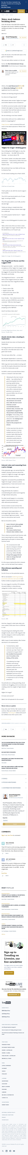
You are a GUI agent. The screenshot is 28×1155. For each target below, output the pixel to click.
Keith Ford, (4, 748)
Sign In (14, 11)
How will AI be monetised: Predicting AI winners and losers (13, 1033)
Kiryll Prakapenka (11, 37)
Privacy (4, 1117)
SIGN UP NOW (9, 972)
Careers (4, 1092)
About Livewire (6, 1086)
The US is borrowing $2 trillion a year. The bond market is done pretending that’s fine (13, 744)
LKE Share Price (6, 1013)
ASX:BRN (18, 88)
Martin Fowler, (5, 754)
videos (3, 1071)
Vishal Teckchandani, (6, 909)
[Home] (7, 11)
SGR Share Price (6, 1016)
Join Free (21, 11)
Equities (5, 820)
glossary (4, 1068)
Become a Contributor (8, 1094)
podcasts (4, 1073)
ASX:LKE (20, 86)
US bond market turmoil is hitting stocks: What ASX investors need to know (13, 927)
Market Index (5, 1104)
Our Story (4, 1083)
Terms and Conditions (7, 1114)
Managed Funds (6, 1044)
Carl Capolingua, (5, 931)
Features (4, 1089)
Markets (3, 923)
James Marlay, (5, 919)
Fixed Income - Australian (8, 1055)
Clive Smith (4, 762)
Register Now (13, 994)
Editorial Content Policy (8, 1112)
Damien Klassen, (5, 770)
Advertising (5, 1081)
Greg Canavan (6, 124)
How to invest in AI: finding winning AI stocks (11, 1030)
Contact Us (5, 1097)
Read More (4, 873)
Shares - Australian (7, 1050)
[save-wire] (24, 45)
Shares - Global (6, 1052)
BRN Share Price (6, 1010)
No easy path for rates (9, 752)
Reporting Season (6, 893)
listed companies (6, 1065)
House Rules (5, 1119)
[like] (3, 853)
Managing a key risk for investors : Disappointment (12, 759)
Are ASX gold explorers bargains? (9, 1027)
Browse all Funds (6, 1058)
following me (12, 713)
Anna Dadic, (4, 899)
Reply (7, 853)
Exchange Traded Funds (8, 1047)
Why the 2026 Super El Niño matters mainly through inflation (12, 767)
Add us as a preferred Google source (14, 50)
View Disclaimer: (6, 723)
